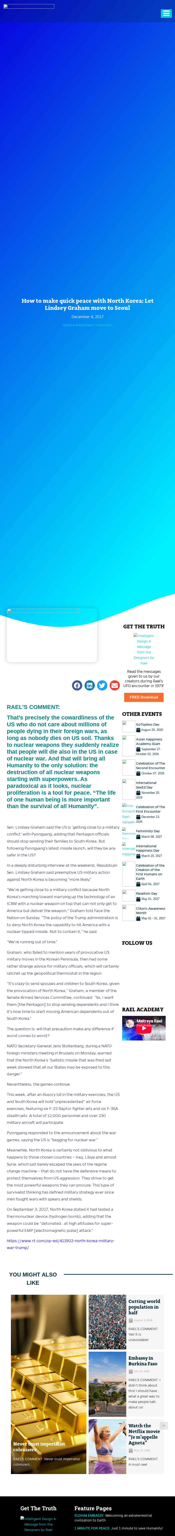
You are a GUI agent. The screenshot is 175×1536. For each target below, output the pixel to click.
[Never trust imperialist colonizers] (48, 1384)
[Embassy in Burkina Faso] (107, 1384)
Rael (79, 325)
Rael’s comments (99, 325)
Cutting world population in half (144, 1307)
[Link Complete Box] (144, 726)
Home (67, 325)
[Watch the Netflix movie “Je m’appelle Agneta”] (107, 1446)
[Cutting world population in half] (107, 1322)
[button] (77, 685)
